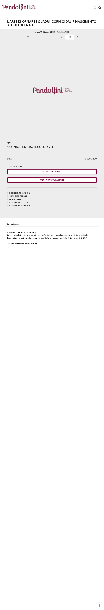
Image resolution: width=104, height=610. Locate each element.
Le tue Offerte (16, 199)
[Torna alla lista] (42, 37)
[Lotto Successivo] (77, 37)
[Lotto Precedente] (62, 37)
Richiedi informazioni (19, 193)
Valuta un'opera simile (52, 180)
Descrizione (13, 224)
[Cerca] (99, 7)
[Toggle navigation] (94, 7)
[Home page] (19, 7)
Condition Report (18, 196)
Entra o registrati (52, 172)
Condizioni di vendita (19, 206)
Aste (9, 19)
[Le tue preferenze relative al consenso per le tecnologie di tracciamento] (99, 605)
